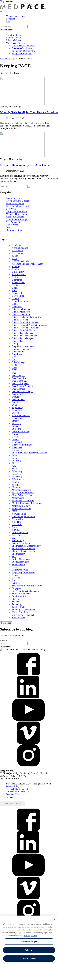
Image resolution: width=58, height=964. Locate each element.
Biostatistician (18, 282)
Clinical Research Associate (25, 322)
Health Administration (22, 444)
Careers (15, 298)
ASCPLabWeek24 (20, 261)
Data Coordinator (20, 381)
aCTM (15, 256)
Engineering (17, 407)
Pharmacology (18, 553)
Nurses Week (12, 224)
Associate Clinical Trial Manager (27, 264)
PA (13, 538)
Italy (14, 466)
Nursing (15, 530)
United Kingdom (20, 612)
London (15, 482)
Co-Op (15, 343)
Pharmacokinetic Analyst (23, 551)
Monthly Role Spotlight (17, 219)
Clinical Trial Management (24, 335)
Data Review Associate (23, 386)
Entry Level (17, 410)
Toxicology (17, 604)
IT (13, 463)
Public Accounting (20, 561)
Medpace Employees (22, 53)
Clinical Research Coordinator (26, 327)
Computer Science (20, 349)
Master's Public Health (22, 495)
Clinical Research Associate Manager (29, 325)
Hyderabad (17, 450)
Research (16, 577)
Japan (14, 468)
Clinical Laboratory (21, 309)
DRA (14, 405)
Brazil (15, 288)
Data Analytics (19, 378)
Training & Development (23, 609)
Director (16, 402)
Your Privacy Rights (12, 803)
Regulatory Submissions (23, 572)
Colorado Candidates (22, 48)
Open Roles (17, 535)
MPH (14, 511)
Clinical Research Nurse (23, 330)
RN (13, 580)
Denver (15, 397)
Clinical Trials (18, 341)
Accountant (17, 250)
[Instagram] (28, 765)
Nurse (15, 527)
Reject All (29, 950)
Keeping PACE (7, 58)
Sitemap (10, 797)
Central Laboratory (21, 301)
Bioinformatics (19, 274)
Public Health (18, 564)
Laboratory (17, 471)
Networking (17, 519)
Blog (8, 21)
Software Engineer (20, 593)
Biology (15, 277)
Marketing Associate (21, 490)
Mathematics (18, 498)
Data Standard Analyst (22, 391)
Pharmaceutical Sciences (23, 548)
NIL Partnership (13, 222)
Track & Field (18, 607)
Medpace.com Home (16, 16)
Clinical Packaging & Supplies (26, 317)
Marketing (17, 487)
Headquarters (18, 442)
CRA (14, 359)
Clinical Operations (21, 314)
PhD (14, 556)
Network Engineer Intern (23, 516)
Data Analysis (18, 375)
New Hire (16, 522)
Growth (15, 439)
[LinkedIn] (28, 697)
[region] (29, 940)
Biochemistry (18, 272)
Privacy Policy (13, 786)
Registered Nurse (20, 569)
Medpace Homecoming (17, 214)
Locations (10, 18)
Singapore (16, 588)
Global (15, 434)
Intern (14, 458)
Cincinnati (17, 306)
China (15, 303)
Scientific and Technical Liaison (27, 585)
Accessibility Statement (17, 789)
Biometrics (17, 280)
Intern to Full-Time (15, 203)
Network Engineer (20, 514)
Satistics (15, 583)
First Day (16, 423)
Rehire (15, 575)
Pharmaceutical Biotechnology (26, 546)
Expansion (17, 418)
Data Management (20, 383)
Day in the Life (13, 198)
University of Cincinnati (23, 615)
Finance (15, 420)
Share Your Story (14, 230)
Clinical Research (20, 319)
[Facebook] (28, 674)
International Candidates (23, 51)
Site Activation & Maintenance (26, 591)
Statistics (16, 599)
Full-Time (16, 428)
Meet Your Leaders (15, 216)
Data (14, 373)
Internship (16, 460)
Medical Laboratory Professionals (27, 503)
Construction (18, 351)
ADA (14, 258)
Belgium (16, 269)
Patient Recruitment (21, 543)
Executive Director (21, 415)
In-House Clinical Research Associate (29, 452)
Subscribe (5, 647)
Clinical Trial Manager (22, 338)
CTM (14, 370)
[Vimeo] (28, 743)
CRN (14, 367)
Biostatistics (17, 285)
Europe (15, 413)
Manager (16, 484)
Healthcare (17, 447)
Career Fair (17, 293)
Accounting (17, 253)
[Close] (54, 919)
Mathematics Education (23, 500)
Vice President (18, 617)
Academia (16, 245)
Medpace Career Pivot (16, 211)
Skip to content (7, 1)
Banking (16, 266)
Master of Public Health (23, 492)
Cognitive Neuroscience (23, 346)
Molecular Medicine (21, 508)
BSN (14, 290)
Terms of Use (12, 794)
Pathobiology (18, 540)
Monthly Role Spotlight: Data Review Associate (29, 112)
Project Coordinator (21, 559)
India (14, 455)
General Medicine (20, 431)
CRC (14, 365)
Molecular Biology (21, 506)
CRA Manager (19, 362)
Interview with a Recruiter (18, 206)
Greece (15, 436)
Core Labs (17, 354)
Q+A (8, 227)
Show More (6, 623)
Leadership (17, 476)
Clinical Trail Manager (22, 333)
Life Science (18, 479)
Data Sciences (18, 389)
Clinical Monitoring (21, 311)
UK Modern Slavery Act (17, 791)
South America (19, 596)
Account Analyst (20, 248)
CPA (14, 357)
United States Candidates (23, 45)
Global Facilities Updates (18, 200)
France (15, 426)
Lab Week (11, 208)
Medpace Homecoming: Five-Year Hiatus (25, 165)
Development (18, 399)
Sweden (15, 601)
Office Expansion (20, 532)
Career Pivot (18, 295)
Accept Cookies (29, 958)
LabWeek (16, 474)
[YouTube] (28, 720)
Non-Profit (17, 524)
